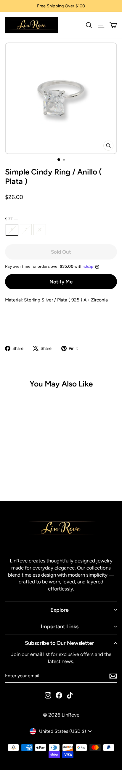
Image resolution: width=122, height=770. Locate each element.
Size (11, 219)
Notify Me (61, 282)
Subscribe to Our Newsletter (59, 643)
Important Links (59, 626)
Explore (59, 610)
